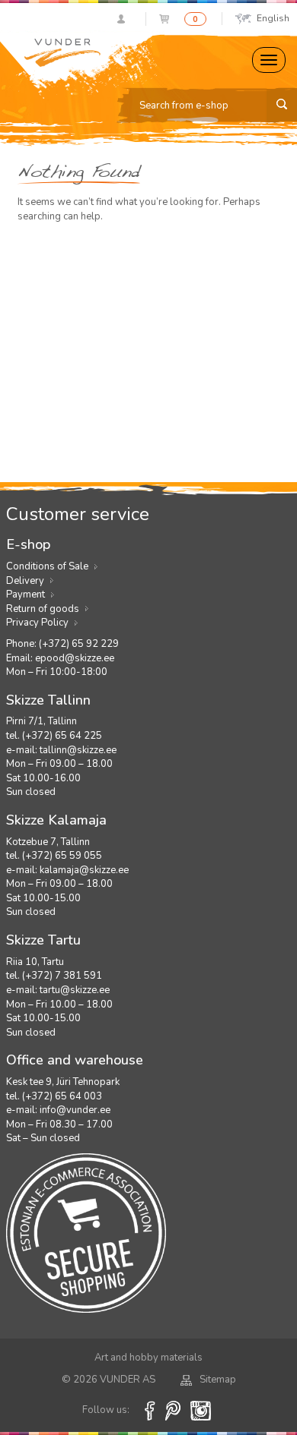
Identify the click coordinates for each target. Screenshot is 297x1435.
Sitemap (218, 1379)
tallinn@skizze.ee (78, 750)
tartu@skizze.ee (75, 990)
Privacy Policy (37, 622)
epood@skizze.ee (74, 658)
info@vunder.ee (75, 1110)
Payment (25, 594)
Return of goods (42, 609)
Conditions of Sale (47, 566)
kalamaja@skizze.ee (84, 870)
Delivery (25, 581)
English (273, 18)
